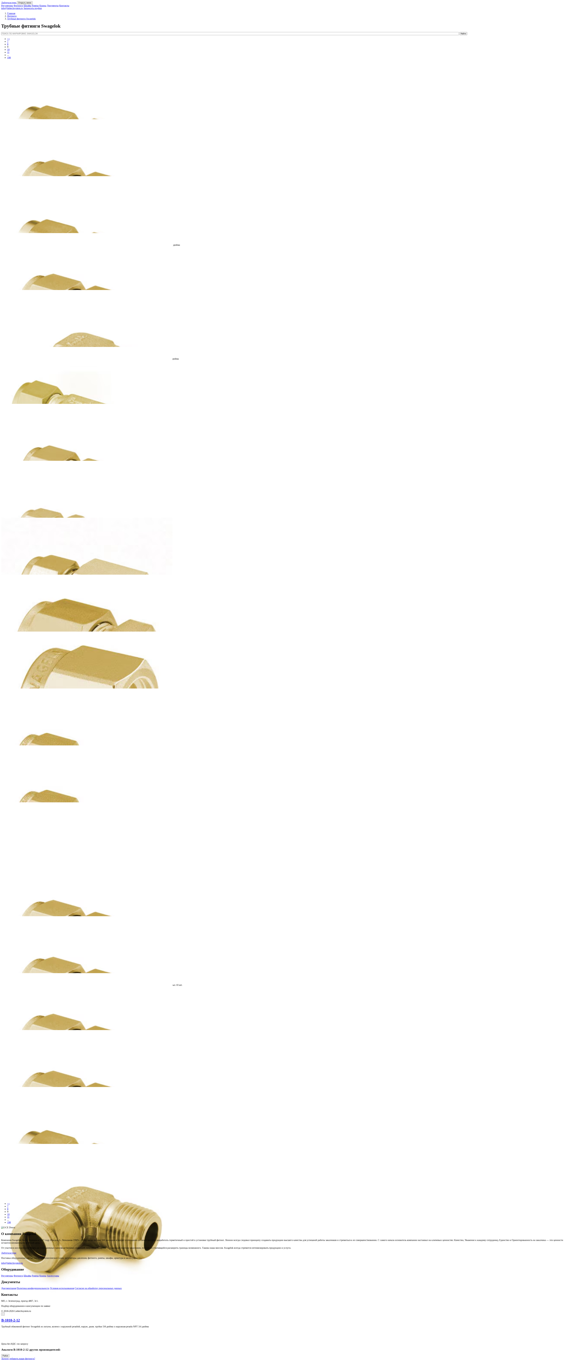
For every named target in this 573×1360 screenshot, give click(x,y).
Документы (53, 5)
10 (8, 49)
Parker (5, 1356)
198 (9, 57)
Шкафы (27, 5)
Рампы (35, 5)
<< (8, 39)
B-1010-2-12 (10, 1320)
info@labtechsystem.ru (12, 8)
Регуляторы (7, 5)
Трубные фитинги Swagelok (21, 18)
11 (8, 52)
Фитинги (18, 5)
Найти (463, 33)
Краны (42, 5)
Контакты (64, 5)
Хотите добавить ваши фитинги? (18, 1358)
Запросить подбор (32, 8)
